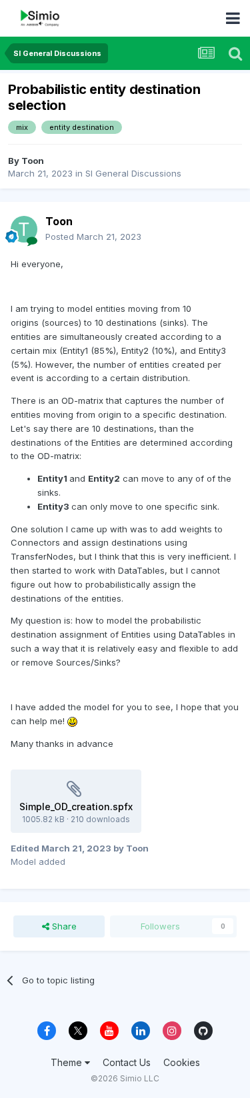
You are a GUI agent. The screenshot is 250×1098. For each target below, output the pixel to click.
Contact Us (127, 1062)
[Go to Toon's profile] (24, 229)
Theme (68, 1062)
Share (63, 926)
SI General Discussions (133, 173)
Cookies (181, 1062)
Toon (32, 160)
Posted (93, 236)
